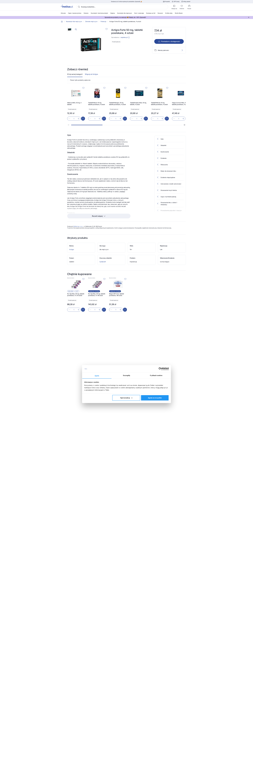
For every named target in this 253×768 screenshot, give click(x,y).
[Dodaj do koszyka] (83, 119)
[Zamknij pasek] (248, 17)
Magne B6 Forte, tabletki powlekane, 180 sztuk (116, 294)
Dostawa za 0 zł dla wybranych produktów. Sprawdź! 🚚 (126, 1)
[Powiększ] (75, 29)
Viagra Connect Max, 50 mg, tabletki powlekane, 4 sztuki (180, 103)
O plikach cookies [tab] (156, 375)
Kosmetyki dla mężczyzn (74, 21)
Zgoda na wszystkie (155, 398)
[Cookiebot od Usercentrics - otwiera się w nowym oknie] (160, 368)
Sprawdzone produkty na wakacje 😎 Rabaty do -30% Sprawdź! (125, 17)
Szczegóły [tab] (126, 375)
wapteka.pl (123, 37)
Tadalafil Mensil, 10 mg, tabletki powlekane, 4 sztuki (159, 103)
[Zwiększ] (79, 119)
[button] (128, 37)
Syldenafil (103, 262)
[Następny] (184, 124)
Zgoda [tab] (97, 375)
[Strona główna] (62, 21)
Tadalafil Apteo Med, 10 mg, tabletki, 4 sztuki (138, 103)
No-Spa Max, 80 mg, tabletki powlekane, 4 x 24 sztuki (75, 294)
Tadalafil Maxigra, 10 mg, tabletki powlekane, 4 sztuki (117, 103)
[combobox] (122, 6)
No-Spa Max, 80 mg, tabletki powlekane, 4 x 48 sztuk (96, 294)
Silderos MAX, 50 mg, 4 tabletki (74, 103)
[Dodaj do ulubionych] (106, 29)
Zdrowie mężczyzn (91, 21)
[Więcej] (182, 50)
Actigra (71, 249)
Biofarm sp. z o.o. (78, 226)
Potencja (103, 21)
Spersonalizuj (125, 398)
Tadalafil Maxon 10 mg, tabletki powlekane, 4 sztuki (96, 103)
